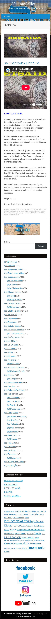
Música (17, 540)
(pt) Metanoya (13, 364)
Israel (17, 533)
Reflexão (7, 548)
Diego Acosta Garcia (30, 209)
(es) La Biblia (9, 341)
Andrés (15, 211)
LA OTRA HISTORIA (37, 213)
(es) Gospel (12, 379)
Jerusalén (30, 534)
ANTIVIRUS (19, 511)
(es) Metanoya (10, 360)
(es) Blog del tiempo (12, 292)
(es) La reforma (10, 349)
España (25, 526)
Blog (38, 511)
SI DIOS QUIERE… (12, 496)
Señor (6, 552)
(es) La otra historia (15, 334)
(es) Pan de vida (11, 394)
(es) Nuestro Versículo (13, 383)
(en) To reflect (13, 420)
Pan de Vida (9, 543)
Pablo (27, 540)
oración (22, 540)
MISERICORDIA (9, 540)
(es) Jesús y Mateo (12, 337)
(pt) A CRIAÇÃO (11, 466)
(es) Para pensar (11, 413)
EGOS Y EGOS (10, 484)
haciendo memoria (32, 530)
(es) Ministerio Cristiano (14, 367)
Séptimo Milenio (25, 4)
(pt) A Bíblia (12, 285)
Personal (18, 543)
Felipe (19, 213)
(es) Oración (9, 386)
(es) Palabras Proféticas (14, 390)
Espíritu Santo (33, 526)
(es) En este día (10, 315)
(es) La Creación (11, 345)
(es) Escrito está (11, 318)
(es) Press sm (10, 447)
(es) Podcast (9, 443)
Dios (7, 525)
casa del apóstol (30, 211)
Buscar (7, 242)
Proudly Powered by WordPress (17, 614)
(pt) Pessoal (12, 439)
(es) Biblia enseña (12, 277)
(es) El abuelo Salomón (14, 311)
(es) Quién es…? (11, 450)
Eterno (12, 529)
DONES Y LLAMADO (13, 481)
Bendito (27, 511)
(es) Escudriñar (10, 322)
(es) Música (9, 375)
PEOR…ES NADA (12, 488)
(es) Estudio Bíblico (12, 326)
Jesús (29, 213)
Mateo (37, 538)
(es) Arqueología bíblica (14, 273)
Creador (16, 518)
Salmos (13, 548)
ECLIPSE (8, 492)
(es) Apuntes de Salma (13, 269)
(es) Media (8, 352)
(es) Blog (11, 296)
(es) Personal (10, 435)
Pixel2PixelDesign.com (25, 616)
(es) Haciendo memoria (14, 330)
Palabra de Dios (39, 540)
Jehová (23, 533)
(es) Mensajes (10, 356)
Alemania (7, 511)
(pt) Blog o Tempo (14, 300)
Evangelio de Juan (10, 213)
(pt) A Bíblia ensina (15, 288)
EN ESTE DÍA (16, 526)
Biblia (33, 511)
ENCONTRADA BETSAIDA (22, 63)
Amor (12, 511)
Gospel (20, 530)
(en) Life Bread (13, 401)
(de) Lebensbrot (13, 398)
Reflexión (37, 543)
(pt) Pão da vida (13, 409)
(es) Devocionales (12, 303)
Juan (43, 534)
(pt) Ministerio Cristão (16, 371)
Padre (31, 540)
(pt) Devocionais (14, 307)
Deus (27, 518)
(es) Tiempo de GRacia (14, 462)
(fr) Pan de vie (13, 405)
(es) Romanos (10, 454)
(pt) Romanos (13, 458)
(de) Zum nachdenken (16, 416)
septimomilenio (14, 215)
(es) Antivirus (9, 266)
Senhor (18, 548)
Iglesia (24, 213)
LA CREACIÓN (12, 537)
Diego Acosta (40, 211)
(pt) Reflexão (12, 432)
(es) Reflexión (13, 424)
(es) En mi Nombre (15, 281)
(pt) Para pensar (14, 428)
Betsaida (21, 211)
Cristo (22, 517)
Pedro (6, 215)
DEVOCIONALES (16, 521)
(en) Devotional (10, 262)
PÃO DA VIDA (28, 543)
